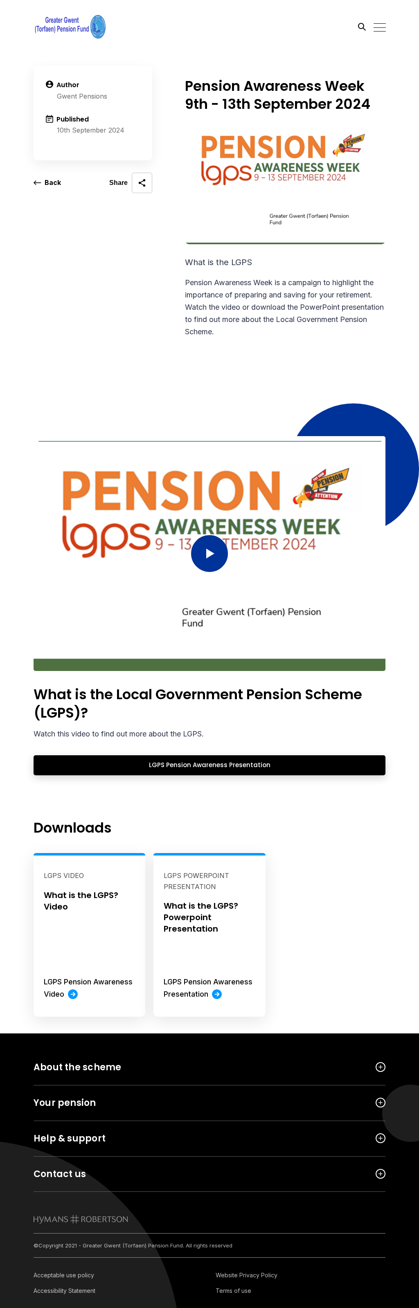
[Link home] (70, 26)
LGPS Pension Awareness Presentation (152, 765)
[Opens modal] (209, 553)
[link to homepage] (81, 1219)
